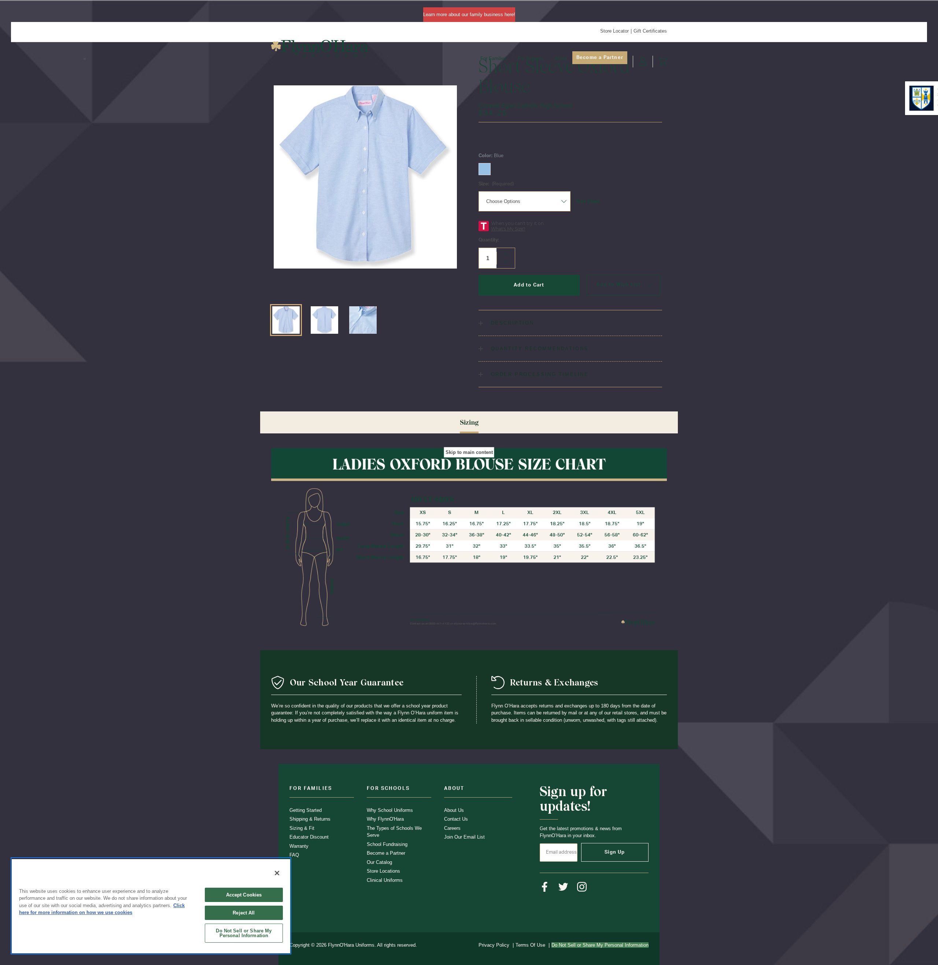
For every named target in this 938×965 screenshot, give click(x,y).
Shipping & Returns (309, 819)
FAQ (294, 855)
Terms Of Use (530, 945)
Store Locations (383, 871)
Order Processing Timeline (538, 374)
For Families (493, 58)
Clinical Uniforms (385, 880)
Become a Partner (599, 57)
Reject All (244, 913)
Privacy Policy (494, 945)
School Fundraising (387, 844)
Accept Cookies (244, 895)
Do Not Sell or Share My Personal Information (244, 933)
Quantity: (489, 240)
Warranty (299, 846)
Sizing (469, 422)
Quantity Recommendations (538, 348)
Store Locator (614, 31)
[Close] (277, 873)
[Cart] (662, 61)
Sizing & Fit (301, 828)
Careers (452, 828)
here (509, 14)
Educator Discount (309, 837)
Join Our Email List (464, 837)
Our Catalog (379, 862)
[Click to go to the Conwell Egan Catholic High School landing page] (921, 98)
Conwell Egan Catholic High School (525, 106)
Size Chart (587, 201)
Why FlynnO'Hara (385, 819)
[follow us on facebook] (545, 887)
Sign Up (615, 852)
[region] (151, 905)
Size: (496, 184)
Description (511, 323)
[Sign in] (642, 61)
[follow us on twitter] (563, 887)
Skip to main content (469, 452)
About (560, 58)
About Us (454, 810)
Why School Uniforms (390, 810)
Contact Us (456, 819)
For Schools (530, 58)
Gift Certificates (650, 31)
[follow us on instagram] (582, 887)
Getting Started (305, 810)
